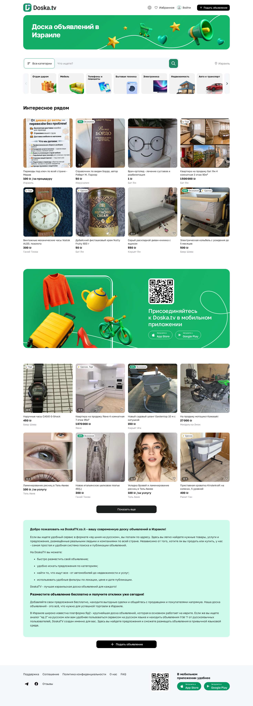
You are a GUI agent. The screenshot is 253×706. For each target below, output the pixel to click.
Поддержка (31, 674)
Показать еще (126, 509)
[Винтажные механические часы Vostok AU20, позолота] (48, 220)
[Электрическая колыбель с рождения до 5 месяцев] (205, 220)
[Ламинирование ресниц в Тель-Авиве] (48, 463)
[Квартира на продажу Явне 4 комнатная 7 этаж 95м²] (100, 396)
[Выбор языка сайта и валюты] (149, 8)
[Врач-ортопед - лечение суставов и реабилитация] (152, 151)
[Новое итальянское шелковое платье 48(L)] (100, 465)
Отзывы (48, 684)
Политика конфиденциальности (84, 674)
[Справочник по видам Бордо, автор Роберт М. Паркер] (100, 151)
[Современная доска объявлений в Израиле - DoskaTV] (39, 7)
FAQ (123, 674)
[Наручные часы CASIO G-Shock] (48, 394)
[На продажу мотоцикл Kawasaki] (205, 394)
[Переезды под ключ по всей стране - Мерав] (48, 151)
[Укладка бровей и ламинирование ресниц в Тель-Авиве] (152, 465)
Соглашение (51, 674)
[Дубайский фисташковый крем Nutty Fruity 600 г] (100, 220)
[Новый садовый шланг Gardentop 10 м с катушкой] (152, 396)
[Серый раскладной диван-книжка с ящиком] (152, 220)
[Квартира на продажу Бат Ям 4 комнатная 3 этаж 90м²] (205, 151)
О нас (113, 674)
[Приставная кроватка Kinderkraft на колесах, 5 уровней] (205, 465)
